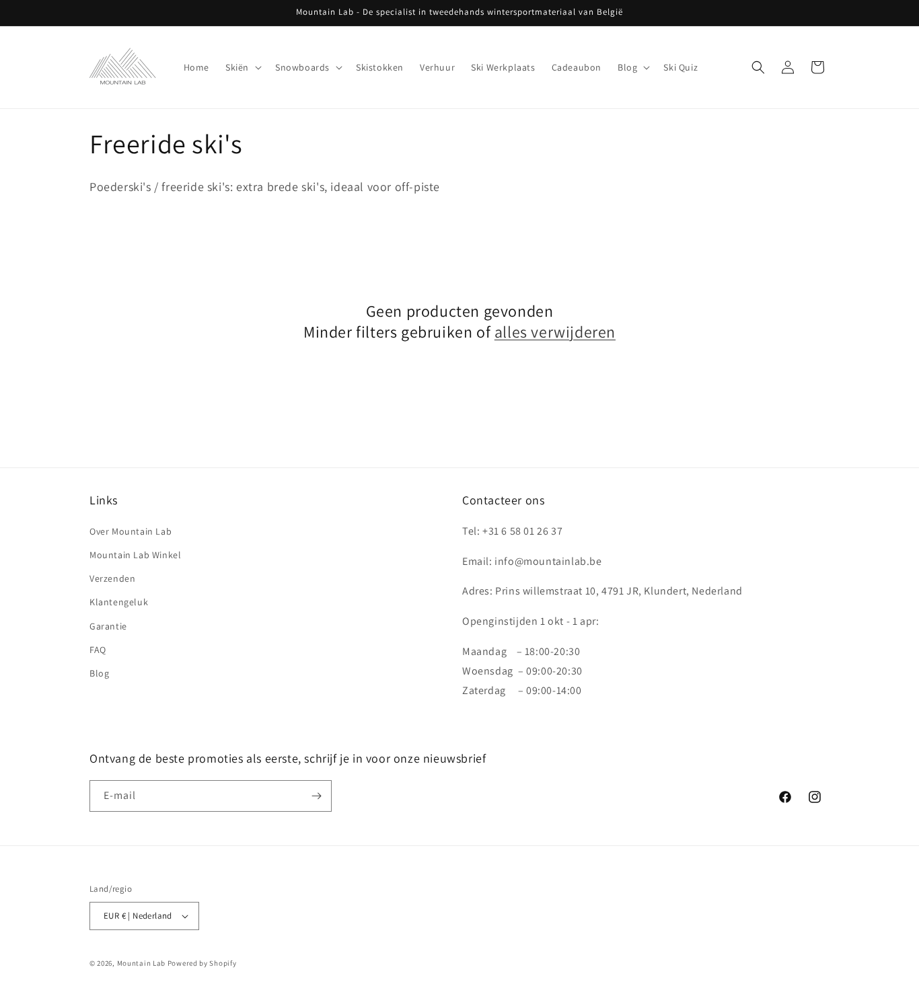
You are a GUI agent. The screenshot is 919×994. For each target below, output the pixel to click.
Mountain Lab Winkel (135, 555)
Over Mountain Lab (130, 531)
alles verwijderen (555, 331)
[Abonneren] (316, 796)
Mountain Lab (141, 963)
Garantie (108, 626)
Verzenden (112, 578)
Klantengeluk (118, 602)
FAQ (97, 650)
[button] (242, 67)
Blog (99, 673)
